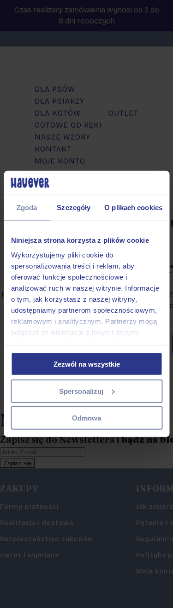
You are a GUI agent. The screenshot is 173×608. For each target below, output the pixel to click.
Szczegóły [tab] (73, 207)
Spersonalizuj (81, 391)
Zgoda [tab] (27, 207)
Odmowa (86, 418)
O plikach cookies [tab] (133, 207)
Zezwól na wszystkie (87, 364)
